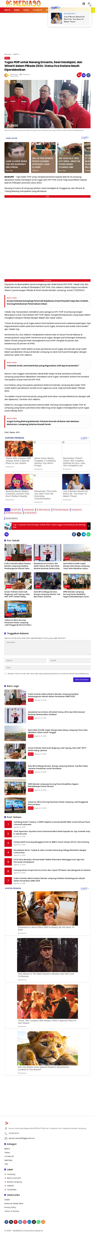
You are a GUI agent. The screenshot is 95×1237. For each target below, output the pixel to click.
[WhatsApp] (88, 534)
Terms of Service (11, 1211)
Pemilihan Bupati (61, 510)
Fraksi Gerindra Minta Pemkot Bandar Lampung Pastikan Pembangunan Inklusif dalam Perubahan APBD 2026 (17, 566)
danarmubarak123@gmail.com (22, 1138)
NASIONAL (8, 1160)
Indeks (7, 1199)
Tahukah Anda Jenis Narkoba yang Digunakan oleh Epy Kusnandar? (43, 365)
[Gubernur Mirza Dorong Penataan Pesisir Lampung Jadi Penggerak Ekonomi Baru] (18, 609)
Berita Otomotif (14, 1178)
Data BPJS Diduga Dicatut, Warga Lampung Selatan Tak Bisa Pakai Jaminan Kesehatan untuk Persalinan (47, 594)
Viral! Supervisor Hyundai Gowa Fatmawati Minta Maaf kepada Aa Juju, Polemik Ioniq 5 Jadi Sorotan (52, 832)
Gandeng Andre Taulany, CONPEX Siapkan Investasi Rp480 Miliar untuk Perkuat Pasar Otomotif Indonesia (52, 823)
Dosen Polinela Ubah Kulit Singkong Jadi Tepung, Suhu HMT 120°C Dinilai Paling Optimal (17, 594)
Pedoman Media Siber (13, 1203)
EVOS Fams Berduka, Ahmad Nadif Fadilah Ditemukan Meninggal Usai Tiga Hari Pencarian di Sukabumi (49, 860)
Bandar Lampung (14, 1182)
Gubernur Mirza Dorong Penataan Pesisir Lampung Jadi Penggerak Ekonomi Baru (17, 622)
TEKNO (7, 1152)
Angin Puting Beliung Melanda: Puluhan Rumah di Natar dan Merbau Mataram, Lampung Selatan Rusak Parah (43, 423)
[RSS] (43, 1222)
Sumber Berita (11, 518)
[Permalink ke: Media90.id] (7, 75)
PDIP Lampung (44, 510)
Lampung (11, 1174)
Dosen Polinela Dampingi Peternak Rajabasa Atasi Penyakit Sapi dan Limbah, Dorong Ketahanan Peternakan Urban (48, 302)
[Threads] (34, 1222)
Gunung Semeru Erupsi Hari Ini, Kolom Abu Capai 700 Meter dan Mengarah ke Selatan (52, 870)
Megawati (30, 510)
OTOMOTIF (9, 1156)
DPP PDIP (17, 510)
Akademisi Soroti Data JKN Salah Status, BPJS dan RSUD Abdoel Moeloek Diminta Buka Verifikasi (47, 566)
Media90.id (14, 74)
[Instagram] (25, 1222)
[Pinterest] (16, 1222)
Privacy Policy (10, 1207)
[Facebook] (74, 534)
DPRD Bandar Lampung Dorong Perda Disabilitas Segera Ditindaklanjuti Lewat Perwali (76, 594)
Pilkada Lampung (15, 513)
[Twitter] (79, 534)
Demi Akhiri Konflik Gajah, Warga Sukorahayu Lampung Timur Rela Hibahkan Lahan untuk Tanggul (76, 566)
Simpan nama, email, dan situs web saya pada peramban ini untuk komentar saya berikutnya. (48, 673)
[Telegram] (84, 534)
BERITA (7, 58)
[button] (83, 3)
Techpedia (11, 1189)
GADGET (10, 1185)
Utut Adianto (31, 513)
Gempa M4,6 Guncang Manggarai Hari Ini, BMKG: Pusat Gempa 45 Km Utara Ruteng (51, 842)
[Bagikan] (88, 75)
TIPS (6, 1164)
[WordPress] (20, 1222)
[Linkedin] (29, 1222)
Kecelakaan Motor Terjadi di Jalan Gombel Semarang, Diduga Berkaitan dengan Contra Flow (50, 851)
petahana (77, 510)
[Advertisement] (49, 32)
